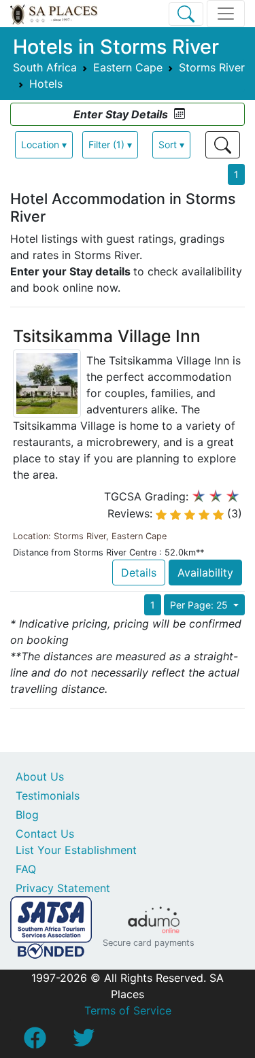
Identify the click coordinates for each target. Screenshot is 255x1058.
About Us (40, 776)
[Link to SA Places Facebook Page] (35, 1041)
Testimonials (48, 795)
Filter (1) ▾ (110, 144)
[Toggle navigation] (226, 13)
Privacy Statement (63, 888)
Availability (205, 572)
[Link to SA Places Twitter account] (84, 1041)
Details (138, 572)
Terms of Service (127, 1010)
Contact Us (45, 833)
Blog (27, 814)
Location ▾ (44, 144)
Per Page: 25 (200, 605)
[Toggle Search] (186, 14)
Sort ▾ (171, 144)
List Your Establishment (76, 850)
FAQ (26, 869)
